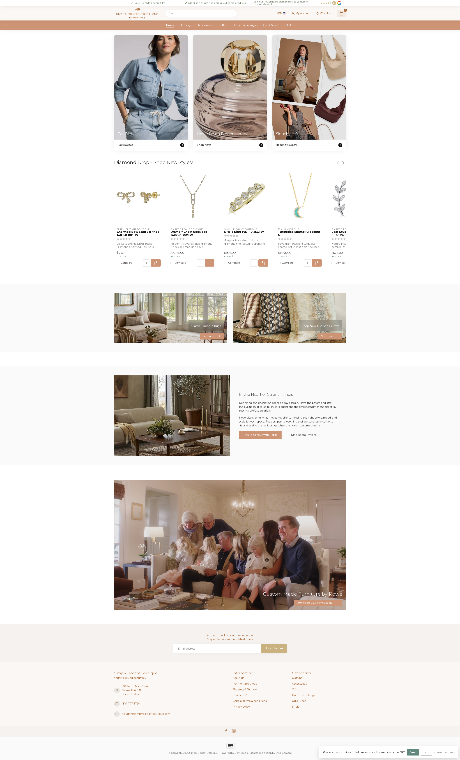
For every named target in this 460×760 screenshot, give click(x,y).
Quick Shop (270, 25)
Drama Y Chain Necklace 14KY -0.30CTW (189, 233)
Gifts (222, 25)
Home (170, 25)
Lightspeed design (261, 753)
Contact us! (240, 695)
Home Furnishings (244, 25)
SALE (288, 25)
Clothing (185, 25)
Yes (412, 752)
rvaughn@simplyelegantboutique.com (146, 713)
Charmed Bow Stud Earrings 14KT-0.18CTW (138, 233)
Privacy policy (241, 706)
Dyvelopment (284, 753)
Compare (126, 263)
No (426, 752)
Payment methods (245, 683)
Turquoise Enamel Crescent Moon (299, 233)
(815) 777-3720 (131, 703)
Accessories (204, 25)
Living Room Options (303, 434)
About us (238, 678)
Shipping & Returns (245, 689)
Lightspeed (241, 753)
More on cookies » (444, 752)
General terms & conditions (250, 701)
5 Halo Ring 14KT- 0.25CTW (244, 232)
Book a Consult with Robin (260, 434)
